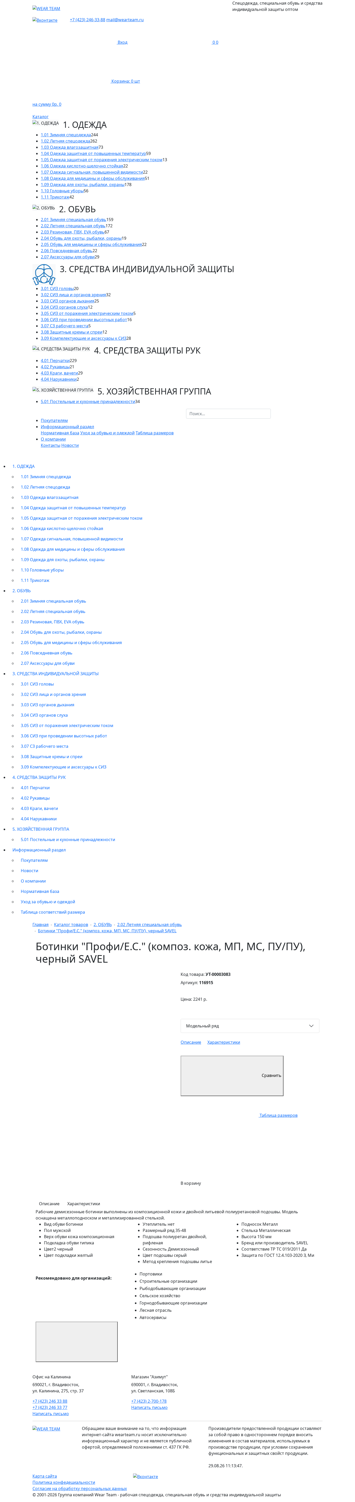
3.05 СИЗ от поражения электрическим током (87, 313)
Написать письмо (50, 1413)
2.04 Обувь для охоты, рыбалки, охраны (81, 238)
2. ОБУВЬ (21, 591)
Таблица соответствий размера (53, 912)
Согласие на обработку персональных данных (79, 1488)
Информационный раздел (39, 850)
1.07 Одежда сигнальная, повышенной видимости (92, 172)
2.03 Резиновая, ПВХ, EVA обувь (72, 232)
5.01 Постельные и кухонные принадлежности (88, 401)
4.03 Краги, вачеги (59, 373)
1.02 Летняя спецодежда (65, 141)
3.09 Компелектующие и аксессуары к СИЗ (83, 338)
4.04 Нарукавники (59, 379)
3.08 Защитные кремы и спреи (71, 332)
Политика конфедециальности (63, 1482)
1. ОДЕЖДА (23, 466)
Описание (191, 1042)
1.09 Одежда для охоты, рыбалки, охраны (82, 184)
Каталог (40, 116)
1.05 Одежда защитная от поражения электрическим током (101, 160)
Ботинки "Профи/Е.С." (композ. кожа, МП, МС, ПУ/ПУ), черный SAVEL (107, 931)
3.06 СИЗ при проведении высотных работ (84, 319)
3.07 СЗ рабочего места (64, 326)
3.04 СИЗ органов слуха (64, 307)
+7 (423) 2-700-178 (149, 1401)
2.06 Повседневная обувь (67, 250)
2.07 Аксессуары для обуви (68, 257)
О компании (33, 881)
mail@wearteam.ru (125, 20)
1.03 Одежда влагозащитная (69, 147)
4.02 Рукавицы (55, 367)
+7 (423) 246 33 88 (49, 1401)
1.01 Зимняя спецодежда (66, 135)
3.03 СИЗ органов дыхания (67, 301)
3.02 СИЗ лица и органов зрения (73, 295)
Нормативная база (60, 433)
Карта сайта (44, 1476)
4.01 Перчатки (55, 360)
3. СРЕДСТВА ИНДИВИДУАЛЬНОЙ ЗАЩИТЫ (55, 673)
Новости (70, 445)
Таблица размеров (155, 433)
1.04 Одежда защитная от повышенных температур (93, 153)
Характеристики (223, 1042)
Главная (40, 924)
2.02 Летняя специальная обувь (73, 226)
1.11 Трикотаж (55, 197)
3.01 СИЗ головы (57, 288)
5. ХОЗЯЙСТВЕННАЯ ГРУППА (40, 829)
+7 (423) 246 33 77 (49, 1407)
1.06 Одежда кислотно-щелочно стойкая (82, 166)
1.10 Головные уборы (62, 191)
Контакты (50, 445)
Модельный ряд (202, 1026)
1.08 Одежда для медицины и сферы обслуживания (93, 178)
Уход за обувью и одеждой (107, 433)
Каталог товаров (71, 924)
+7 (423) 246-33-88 (87, 20)
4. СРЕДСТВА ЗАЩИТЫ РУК (39, 777)
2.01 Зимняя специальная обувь (73, 219)
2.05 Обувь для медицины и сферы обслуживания (91, 244)
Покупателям (54, 420)
